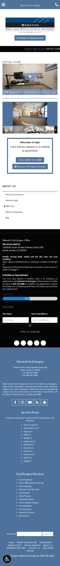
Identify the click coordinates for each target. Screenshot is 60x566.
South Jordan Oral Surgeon (14, 384)
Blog (7, 218)
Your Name (8, 314)
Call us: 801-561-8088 (30, 160)
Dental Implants (25, 480)
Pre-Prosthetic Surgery (29, 503)
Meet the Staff (12, 200)
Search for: (11, 534)
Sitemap (30, 551)
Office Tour (10, 206)
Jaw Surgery (24, 493)
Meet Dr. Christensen (15, 194)
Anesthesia (24, 516)
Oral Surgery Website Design (21, 555)
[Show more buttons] (54, 92)
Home (27, 49)
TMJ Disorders (25, 509)
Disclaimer (48, 548)
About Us (38, 49)
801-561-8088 (32, 373)
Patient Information (27, 542)
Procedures (46, 542)
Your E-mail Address (40, 314)
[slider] (30, 92)
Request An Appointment (31, 166)
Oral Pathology (25, 506)
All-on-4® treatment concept (31, 483)
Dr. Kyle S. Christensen (37, 384)
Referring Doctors (16, 548)
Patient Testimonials (14, 212)
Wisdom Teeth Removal (29, 489)
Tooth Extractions (26, 499)
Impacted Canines (27, 512)
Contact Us (34, 548)
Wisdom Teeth (15, 545)
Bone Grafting (25, 486)
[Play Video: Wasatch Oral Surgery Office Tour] (30, 76)
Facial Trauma (25, 496)
